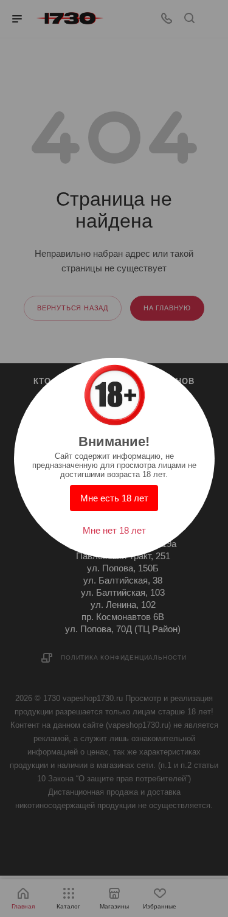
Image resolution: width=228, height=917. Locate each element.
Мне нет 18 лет (114, 530)
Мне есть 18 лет (114, 498)
